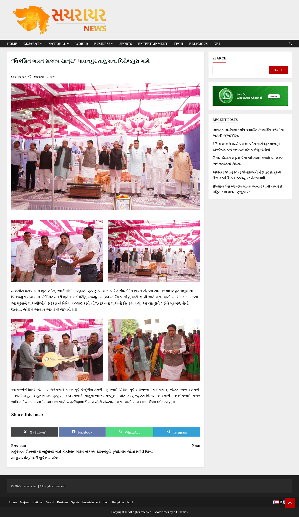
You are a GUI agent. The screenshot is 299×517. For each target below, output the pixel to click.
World (81, 43)
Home (12, 43)
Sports (125, 43)
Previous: (58, 451)
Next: (153, 448)
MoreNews (161, 512)
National (57, 43)
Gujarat (31, 43)
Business (102, 43)
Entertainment (153, 43)
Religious (198, 43)
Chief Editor (18, 76)
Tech (178, 43)
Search (219, 58)
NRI (217, 43)
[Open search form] (290, 43)
